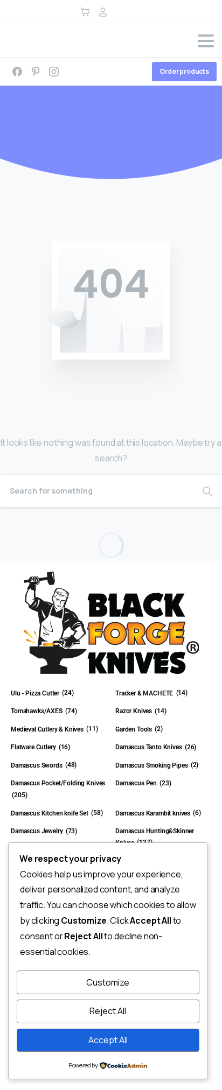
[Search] (207, 491)
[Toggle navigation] (206, 41)
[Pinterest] (35, 71)
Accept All (108, 1040)
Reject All (107, 1011)
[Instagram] (54, 71)
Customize (107, 982)
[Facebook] (17, 71)
